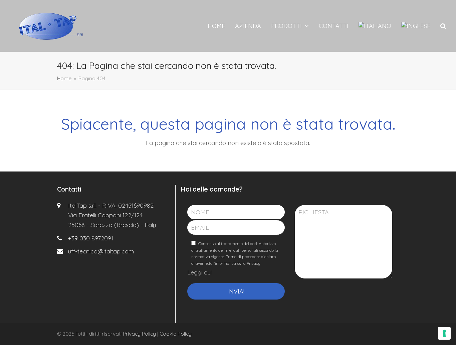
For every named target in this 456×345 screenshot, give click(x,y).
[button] (443, 26)
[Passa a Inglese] (415, 26)
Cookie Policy (176, 333)
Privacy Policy (139, 333)
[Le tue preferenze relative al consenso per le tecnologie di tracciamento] (444, 333)
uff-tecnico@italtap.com (101, 251)
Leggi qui (199, 272)
